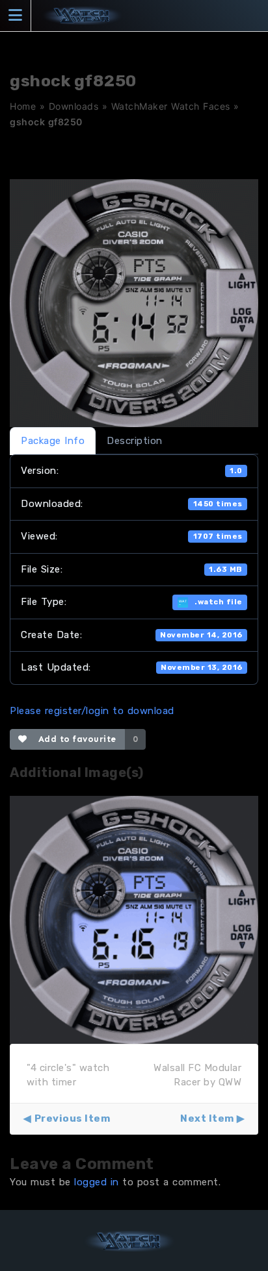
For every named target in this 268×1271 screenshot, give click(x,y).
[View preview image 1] (134, 919)
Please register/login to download (92, 711)
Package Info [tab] (53, 441)
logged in (96, 1182)
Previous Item (72, 1118)
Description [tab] (135, 441)
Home (23, 106)
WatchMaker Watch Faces (170, 106)
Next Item (207, 1118)
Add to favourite (74, 739)
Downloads (74, 106)
